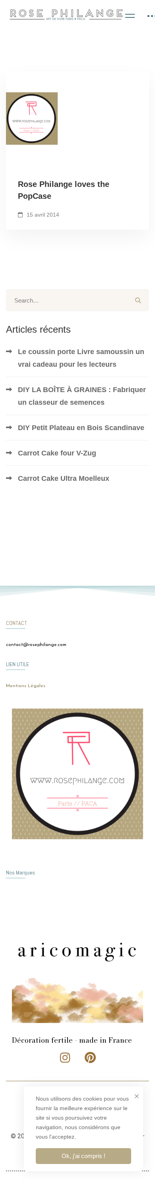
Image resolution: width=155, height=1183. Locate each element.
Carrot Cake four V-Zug (57, 453)
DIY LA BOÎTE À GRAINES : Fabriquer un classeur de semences (82, 396)
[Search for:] (77, 300)
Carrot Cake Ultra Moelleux (63, 478)
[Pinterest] (90, 1057)
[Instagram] (65, 1057)
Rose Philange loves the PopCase (63, 190)
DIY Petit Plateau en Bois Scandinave (81, 428)
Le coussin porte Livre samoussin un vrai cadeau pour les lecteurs (81, 358)
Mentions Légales (25, 686)
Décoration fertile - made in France (72, 1040)
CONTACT (16, 623)
